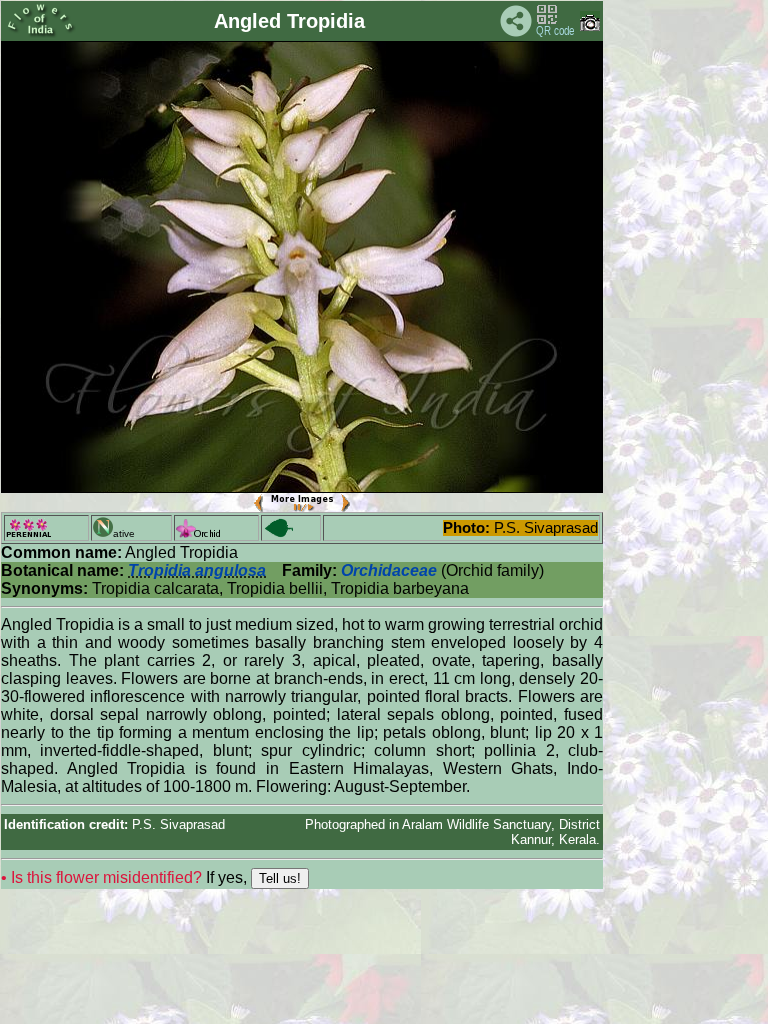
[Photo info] (590, 26)
